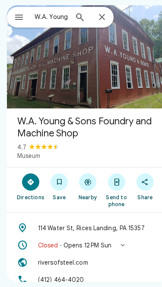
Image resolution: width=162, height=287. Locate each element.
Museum (28, 156)
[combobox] (51, 17)
